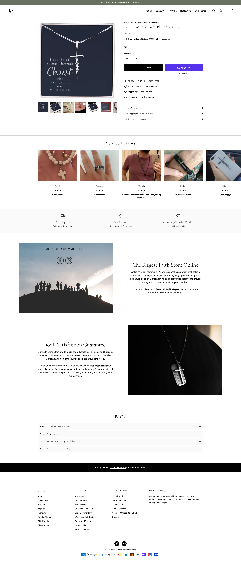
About (40, 496)
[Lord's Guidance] (11, 11)
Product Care (118, 505)
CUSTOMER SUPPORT (122, 491)
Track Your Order (119, 500)
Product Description (132, 108)
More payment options (184, 73)
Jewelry (41, 505)
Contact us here (118, 467)
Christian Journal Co (84, 509)
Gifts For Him (43, 521)
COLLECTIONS (44, 491)
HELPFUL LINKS (82, 491)
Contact (115, 517)
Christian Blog (81, 500)
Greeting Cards (44, 517)
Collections (43, 500)
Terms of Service (82, 529)
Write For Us (80, 505)
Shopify (133, 550)
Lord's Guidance (116, 550)
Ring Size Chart (119, 509)
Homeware (43, 513)
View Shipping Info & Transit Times (138, 113)
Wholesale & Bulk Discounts (135, 119)
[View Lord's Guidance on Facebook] (116, 543)
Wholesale (79, 496)
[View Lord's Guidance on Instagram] (124, 543)
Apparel (41, 509)
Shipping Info (118, 496)
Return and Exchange (84, 521)
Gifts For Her (43, 525)
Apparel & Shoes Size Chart (124, 513)
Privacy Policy (81, 525)
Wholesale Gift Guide (84, 517)
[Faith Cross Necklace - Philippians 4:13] (43, 107)
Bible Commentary (83, 513)
